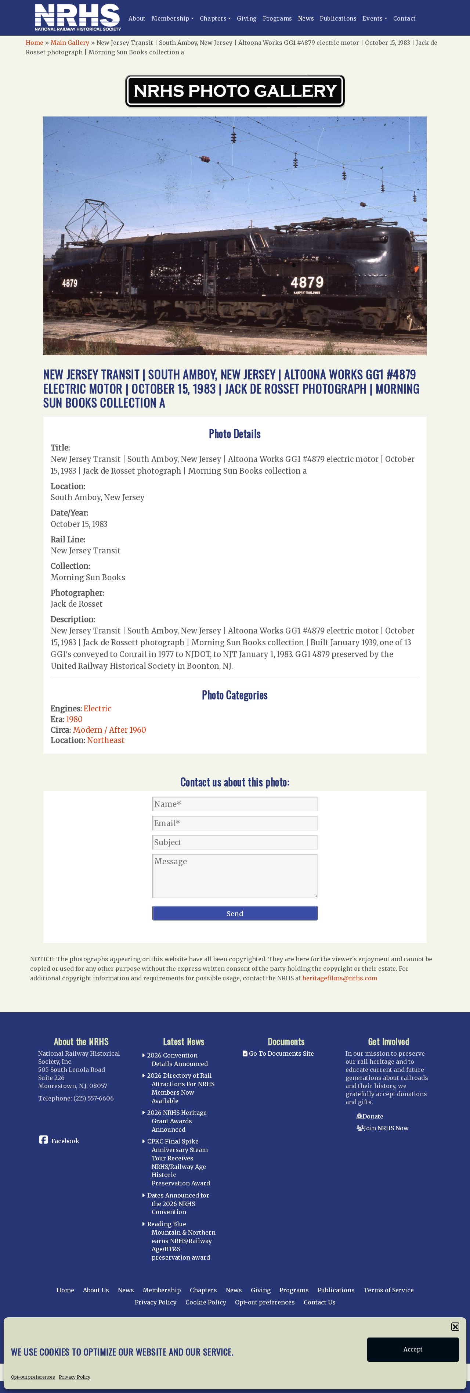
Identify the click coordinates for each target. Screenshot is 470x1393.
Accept (413, 1349)
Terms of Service (389, 1290)
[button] (455, 1326)
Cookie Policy (205, 1302)
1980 (74, 719)
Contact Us (320, 1302)
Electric (97, 708)
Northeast (106, 740)
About (137, 18)
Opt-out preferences (33, 1377)
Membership (170, 18)
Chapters (213, 18)
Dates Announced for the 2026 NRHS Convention (178, 1204)
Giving (247, 18)
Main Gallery (70, 42)
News (306, 18)
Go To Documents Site (280, 1053)
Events (372, 18)
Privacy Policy (74, 1377)
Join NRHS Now (386, 1128)
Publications (338, 18)
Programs (277, 18)
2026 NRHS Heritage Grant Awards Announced (177, 1121)
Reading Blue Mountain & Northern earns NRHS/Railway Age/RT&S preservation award (181, 1240)
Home (34, 42)
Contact (404, 18)
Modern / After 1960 (109, 730)
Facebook (65, 1141)
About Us (96, 1290)
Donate (372, 1116)
